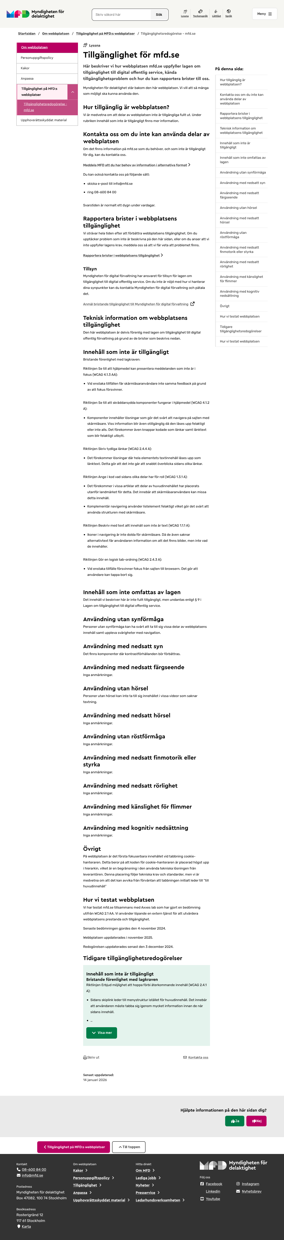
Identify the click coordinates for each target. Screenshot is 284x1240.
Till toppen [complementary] (131, 1147)
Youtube (213, 1199)
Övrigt (224, 306)
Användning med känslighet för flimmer (241, 279)
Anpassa (27, 78)
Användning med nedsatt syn (242, 183)
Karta (26, 1227)
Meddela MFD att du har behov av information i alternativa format (135, 165)
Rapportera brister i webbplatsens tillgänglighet (121, 255)
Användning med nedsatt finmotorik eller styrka (239, 249)
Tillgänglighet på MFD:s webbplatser (39, 92)
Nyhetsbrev (252, 1192)
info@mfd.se (32, 1176)
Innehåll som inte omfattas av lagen (243, 160)
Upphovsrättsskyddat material (44, 120)
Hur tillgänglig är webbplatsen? (232, 82)
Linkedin (213, 1192)
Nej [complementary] (259, 1121)
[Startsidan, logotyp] (234, 1166)
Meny (261, 14)
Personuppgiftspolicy (37, 58)
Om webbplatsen (34, 47)
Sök (159, 15)
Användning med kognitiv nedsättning (239, 293)
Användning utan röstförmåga (233, 235)
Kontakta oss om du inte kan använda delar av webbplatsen (241, 99)
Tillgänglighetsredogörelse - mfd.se (45, 107)
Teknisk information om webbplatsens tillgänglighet (241, 130)
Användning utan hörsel (238, 208)
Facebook (214, 1184)
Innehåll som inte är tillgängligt (235, 145)
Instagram (250, 1184)
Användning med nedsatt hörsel (239, 220)
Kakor (25, 68)
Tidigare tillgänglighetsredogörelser (241, 329)
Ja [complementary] (237, 1121)
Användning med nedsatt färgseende (239, 195)
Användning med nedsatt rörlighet (239, 264)
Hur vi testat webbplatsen (240, 316)
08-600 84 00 (34, 1170)
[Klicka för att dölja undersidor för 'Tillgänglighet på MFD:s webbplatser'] (72, 92)
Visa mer (105, 1033)
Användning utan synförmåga (243, 172)
